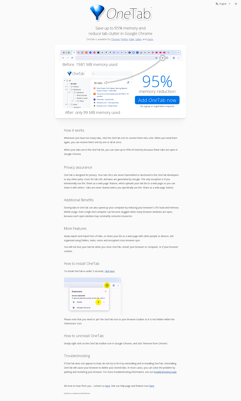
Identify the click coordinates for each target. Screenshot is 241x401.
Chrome (115, 39)
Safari (138, 39)
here (107, 385)
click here (110, 271)
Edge (131, 39)
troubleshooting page (165, 371)
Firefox (124, 39)
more (150, 39)
